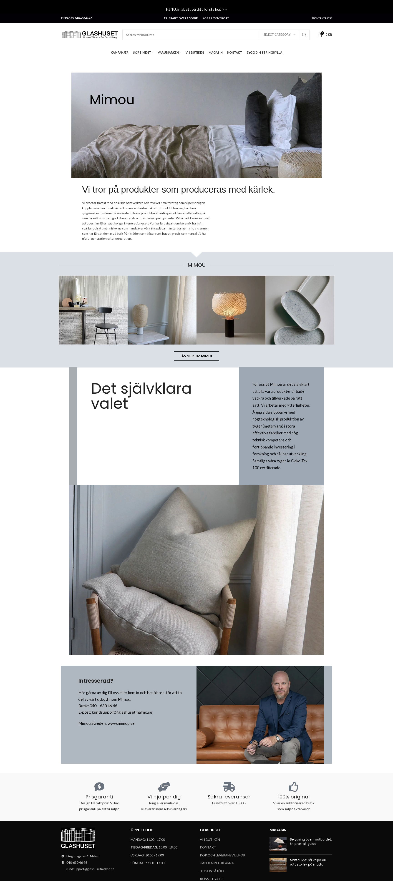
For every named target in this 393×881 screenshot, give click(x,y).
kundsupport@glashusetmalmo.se (90, 869)
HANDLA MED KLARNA (217, 863)
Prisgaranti (99, 796)
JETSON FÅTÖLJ (212, 871)
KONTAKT (208, 847)
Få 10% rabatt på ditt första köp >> (196, 9)
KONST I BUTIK (212, 879)
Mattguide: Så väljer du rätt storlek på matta (308, 862)
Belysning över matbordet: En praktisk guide (311, 841)
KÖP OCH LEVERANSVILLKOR (222, 855)
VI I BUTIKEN (210, 839)
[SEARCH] (304, 35)
